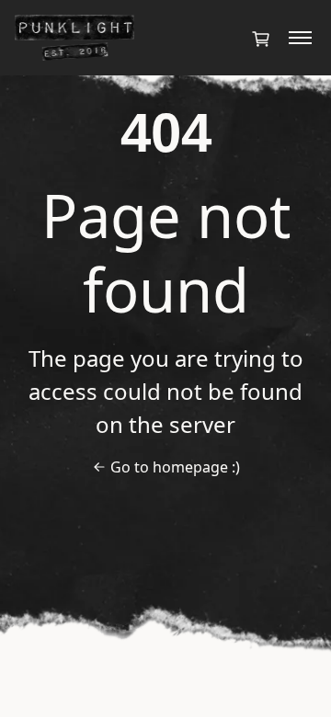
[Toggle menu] (300, 38)
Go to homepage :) (175, 467)
